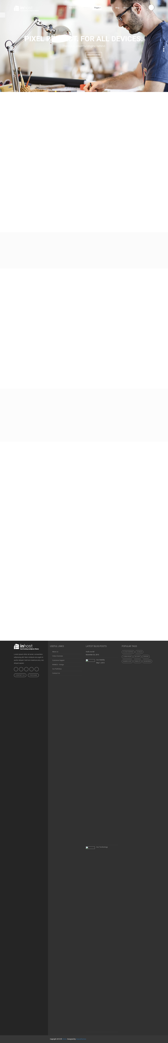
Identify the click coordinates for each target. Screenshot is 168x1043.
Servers (145, 656)
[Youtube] (26, 669)
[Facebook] (16, 669)
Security (137, 656)
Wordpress (147, 661)
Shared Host (127, 661)
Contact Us (20, 675)
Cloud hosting (128, 652)
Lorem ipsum (127, 656)
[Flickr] (31, 669)
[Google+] (37, 669)
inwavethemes (81, 1039)
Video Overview (57, 656)
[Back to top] (48, 1035)
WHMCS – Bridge (58, 665)
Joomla (139, 652)
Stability (137, 661)
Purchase (33, 675)
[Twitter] (21, 669)
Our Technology (102, 847)
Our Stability (100, 660)
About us (55, 652)
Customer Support (58, 660)
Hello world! (90, 652)
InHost (64, 1039)
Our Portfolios (57, 669)
